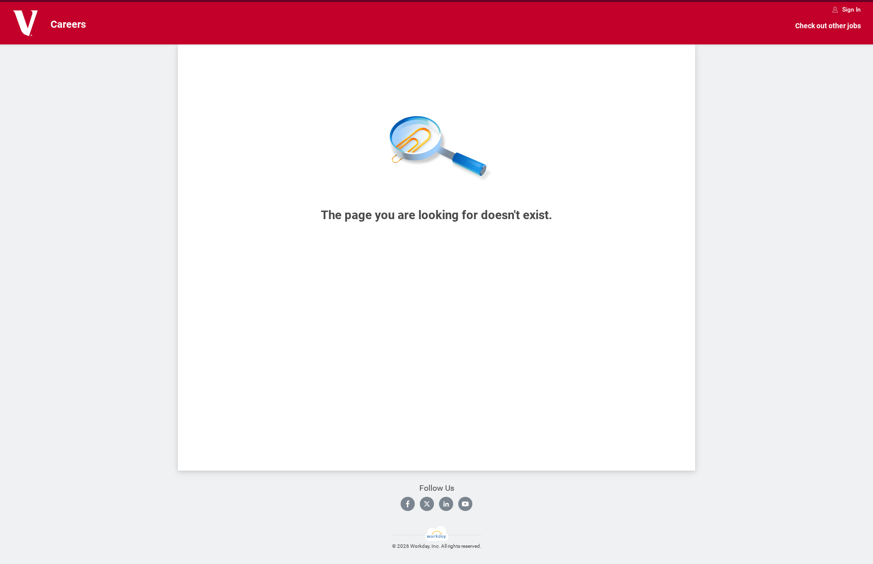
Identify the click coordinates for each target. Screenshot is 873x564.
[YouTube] (465, 504)
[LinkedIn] (446, 504)
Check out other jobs (828, 26)
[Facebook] (408, 504)
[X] (427, 504)
